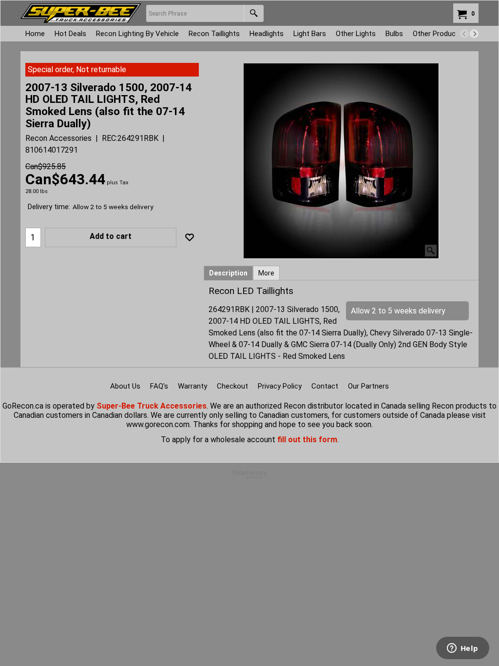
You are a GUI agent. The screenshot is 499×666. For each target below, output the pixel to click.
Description (228, 273)
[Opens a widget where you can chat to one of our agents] (462, 649)
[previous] (464, 33)
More (266, 273)
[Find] (254, 13)
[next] (474, 33)
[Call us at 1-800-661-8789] (80, 13)
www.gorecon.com (158, 424)
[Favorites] (189, 237)
